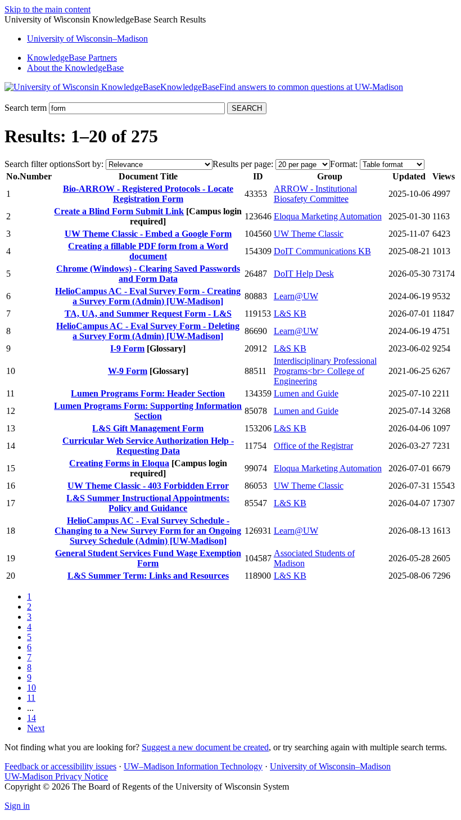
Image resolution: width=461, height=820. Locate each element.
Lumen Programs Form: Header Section (148, 393)
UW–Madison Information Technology (193, 766)
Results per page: (243, 164)
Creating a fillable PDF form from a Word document (148, 251)
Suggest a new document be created (205, 747)
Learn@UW (296, 296)
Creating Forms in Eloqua (119, 463)
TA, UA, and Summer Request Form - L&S (148, 313)
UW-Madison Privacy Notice (56, 776)
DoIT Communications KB (322, 251)
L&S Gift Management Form (148, 428)
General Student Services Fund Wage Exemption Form (148, 558)
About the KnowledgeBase (75, 68)
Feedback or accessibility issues (60, 766)
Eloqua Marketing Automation (328, 216)
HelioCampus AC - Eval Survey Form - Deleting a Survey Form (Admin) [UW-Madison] (147, 331)
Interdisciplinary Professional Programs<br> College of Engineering (325, 371)
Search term (25, 107)
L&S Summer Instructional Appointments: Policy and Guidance (147, 503)
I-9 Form (127, 348)
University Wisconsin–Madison (87, 38)
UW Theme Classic (309, 233)
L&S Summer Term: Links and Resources (148, 575)
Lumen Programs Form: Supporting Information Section (148, 411)
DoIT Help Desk (304, 273)
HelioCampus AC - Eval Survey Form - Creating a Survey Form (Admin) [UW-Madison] (148, 296)
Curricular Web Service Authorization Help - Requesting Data (148, 446)
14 (31, 718)
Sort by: (89, 164)
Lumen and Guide (306, 393)
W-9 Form (127, 371)
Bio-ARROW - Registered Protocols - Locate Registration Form (148, 194)
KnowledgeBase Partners (72, 57)
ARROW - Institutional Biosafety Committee (315, 194)
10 (31, 687)
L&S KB (290, 313)
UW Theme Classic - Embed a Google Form (148, 233)
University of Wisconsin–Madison (330, 766)
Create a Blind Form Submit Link (119, 211)
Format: (344, 164)
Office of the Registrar (313, 445)
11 (31, 697)
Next (35, 728)
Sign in (17, 805)
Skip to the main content (47, 9)
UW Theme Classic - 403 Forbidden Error (148, 485)
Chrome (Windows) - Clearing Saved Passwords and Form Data (148, 273)
